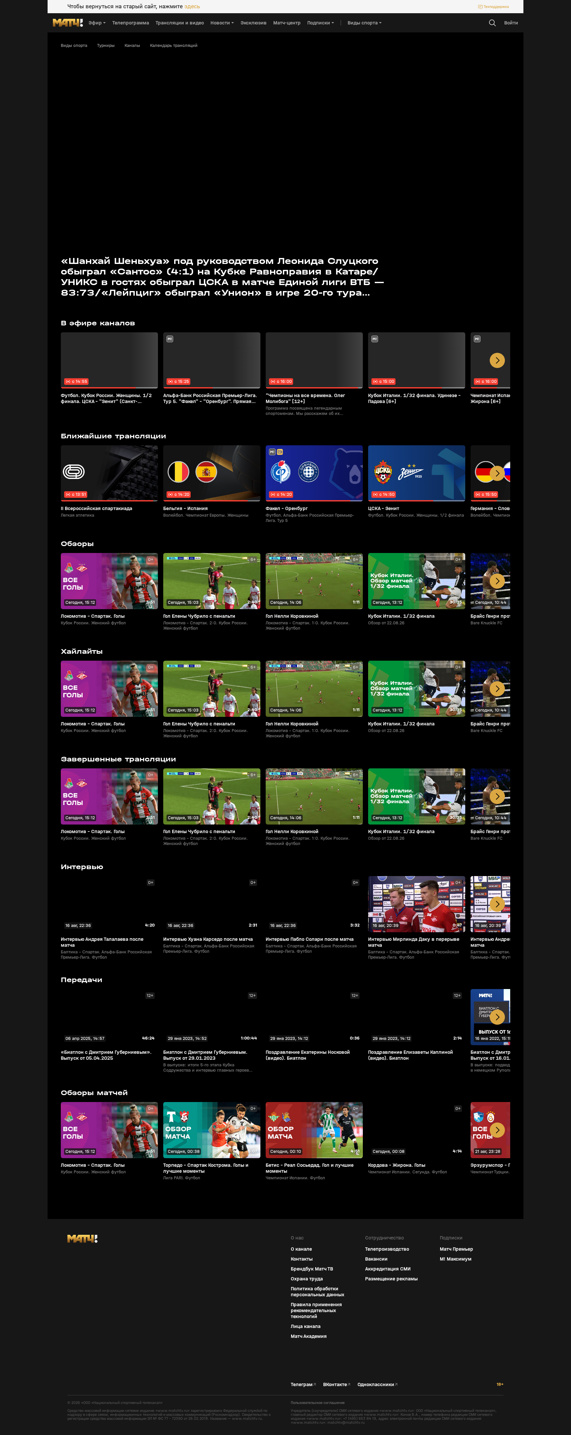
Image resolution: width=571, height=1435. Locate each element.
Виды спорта (74, 45)
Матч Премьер (456, 1249)
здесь (192, 6)
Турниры (106, 45)
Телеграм (302, 1384)
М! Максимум (456, 1259)
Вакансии (376, 1259)
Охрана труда (307, 1279)
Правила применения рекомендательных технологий (316, 1310)
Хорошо (513, 1418)
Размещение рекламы (391, 1279)
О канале (301, 1249)
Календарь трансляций (174, 45)
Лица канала (306, 1326)
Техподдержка (496, 7)
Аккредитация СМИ (388, 1269)
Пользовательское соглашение (318, 1403)
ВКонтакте (335, 1384)
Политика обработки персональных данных (317, 1292)
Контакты (302, 1259)
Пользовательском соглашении (502, 1391)
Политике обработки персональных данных (511, 1385)
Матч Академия (309, 1336)
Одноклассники (376, 1384)
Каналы (132, 45)
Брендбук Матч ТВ (312, 1269)
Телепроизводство (387, 1249)
